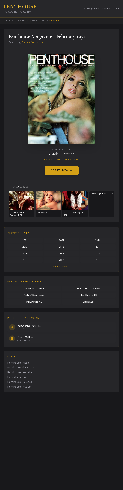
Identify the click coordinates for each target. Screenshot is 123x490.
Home (7, 20)
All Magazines (91, 8)
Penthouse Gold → (52, 159)
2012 (61, 260)
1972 (43, 20)
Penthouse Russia (18, 362)
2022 (25, 240)
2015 (61, 253)
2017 (98, 247)
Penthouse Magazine (26, 20)
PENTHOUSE (20, 6)
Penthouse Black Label (21, 367)
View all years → (61, 266)
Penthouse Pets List (19, 386)
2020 (98, 240)
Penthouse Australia (19, 372)
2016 (25, 253)
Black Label (89, 301)
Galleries (106, 8)
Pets (116, 8)
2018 (61, 247)
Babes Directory (17, 377)
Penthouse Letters (34, 288)
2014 (98, 253)
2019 (24, 247)
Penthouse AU (34, 301)
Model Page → (72, 159)
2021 (61, 240)
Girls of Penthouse (34, 295)
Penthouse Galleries (19, 382)
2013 (25, 260)
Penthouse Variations (89, 288)
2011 (98, 260)
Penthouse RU (89, 295)
